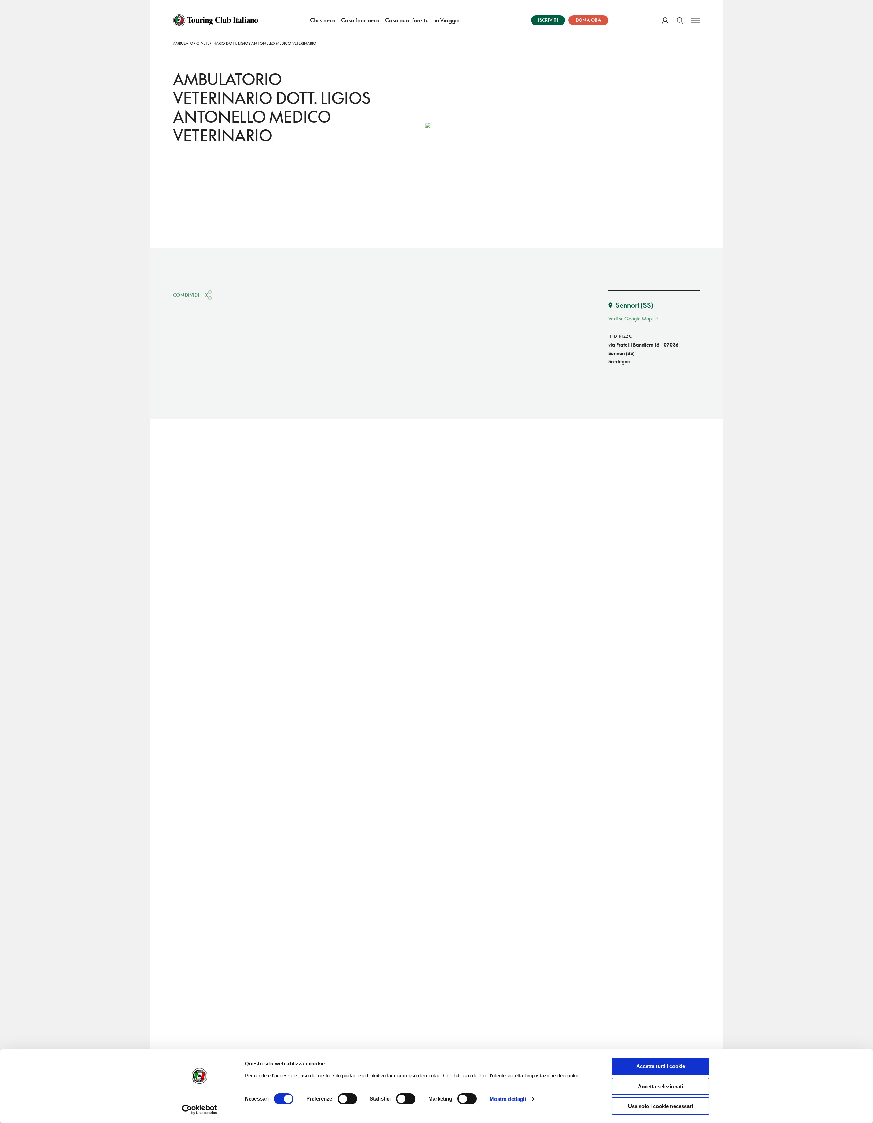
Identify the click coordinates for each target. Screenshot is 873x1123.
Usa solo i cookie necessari (660, 1106)
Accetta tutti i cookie (660, 1066)
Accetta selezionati (660, 1086)
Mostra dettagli (508, 1099)
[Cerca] (680, 20)
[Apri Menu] (695, 20)
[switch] (347, 1098)
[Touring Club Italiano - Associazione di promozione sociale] (215, 20)
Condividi (186, 295)
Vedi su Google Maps (631, 318)
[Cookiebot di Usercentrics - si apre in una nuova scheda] (200, 1110)
